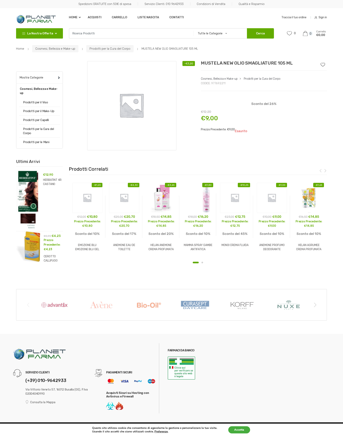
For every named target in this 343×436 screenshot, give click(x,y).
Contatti (176, 17)
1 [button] (196, 262)
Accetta (239, 430)
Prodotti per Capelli (36, 120)
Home (73, 17)
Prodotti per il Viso (35, 102)
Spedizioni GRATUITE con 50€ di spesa (104, 4)
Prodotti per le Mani (36, 142)
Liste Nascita (148, 17)
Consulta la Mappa (42, 402)
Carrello (119, 17)
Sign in (323, 17)
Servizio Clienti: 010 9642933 (164, 4)
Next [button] (315, 305)
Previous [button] (28, 305)
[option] (132, 105)
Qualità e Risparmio (252, 4)
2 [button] (202, 262)
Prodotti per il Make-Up (38, 111)
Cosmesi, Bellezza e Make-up (55, 48)
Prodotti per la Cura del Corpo (110, 48)
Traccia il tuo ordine (293, 17)
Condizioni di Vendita (211, 4)
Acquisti (94, 17)
